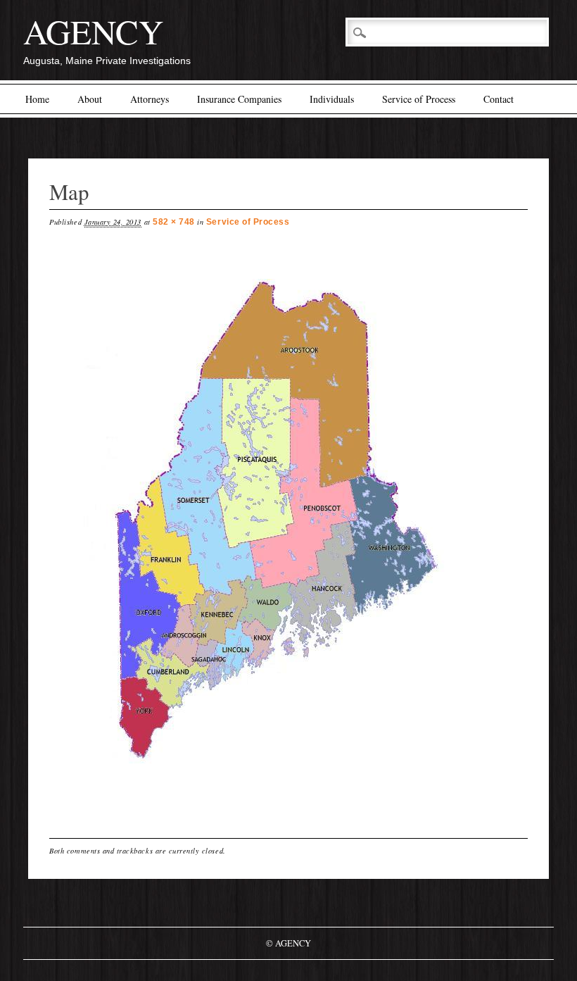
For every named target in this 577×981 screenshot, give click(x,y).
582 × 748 (174, 222)
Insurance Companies (239, 99)
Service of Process (418, 99)
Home (37, 99)
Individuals (332, 99)
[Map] (288, 805)
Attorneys (149, 99)
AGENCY (93, 31)
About (89, 99)
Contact (498, 99)
